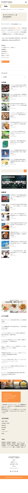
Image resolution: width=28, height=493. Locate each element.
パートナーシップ (21, 442)
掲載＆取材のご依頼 (14, 464)
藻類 (14, 447)
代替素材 (3, 429)
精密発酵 (17, 445)
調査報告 (23, 443)
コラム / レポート (5, 431)
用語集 (3, 433)
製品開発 (4, 442)
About (14, 460)
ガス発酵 (18, 447)
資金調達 (14, 442)
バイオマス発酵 (10, 445)
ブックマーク (5, 61)
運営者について (14, 462)
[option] (7, 384)
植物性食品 (4, 425)
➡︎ (15, 47)
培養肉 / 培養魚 (5, 421)
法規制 (18, 443)
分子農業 (22, 445)
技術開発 (9, 442)
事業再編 (9, 443)
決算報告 (14, 443)
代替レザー (23, 447)
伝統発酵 (4, 445)
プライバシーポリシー (14, 468)
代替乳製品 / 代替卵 (5, 423)
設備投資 (4, 443)
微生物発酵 (4, 427)
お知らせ (14, 466)
